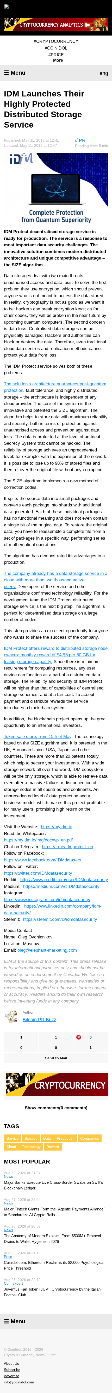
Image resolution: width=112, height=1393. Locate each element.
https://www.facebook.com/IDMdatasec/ (42, 860)
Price (8, 1257)
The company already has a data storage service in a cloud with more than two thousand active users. (55, 580)
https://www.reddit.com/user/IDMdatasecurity (64, 879)
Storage (31, 1138)
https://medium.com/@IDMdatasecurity (61, 886)
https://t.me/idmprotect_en (67, 846)
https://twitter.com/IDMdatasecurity (38, 873)
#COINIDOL (56, 48)
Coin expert (13, 1283)
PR (82, 140)
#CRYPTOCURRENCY (56, 41)
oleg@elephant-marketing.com (47, 950)
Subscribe (12, 1370)
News (8, 1176)
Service (13, 1138)
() (56, 1107)
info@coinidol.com (19, 1382)
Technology (31, 1147)
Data (47, 1138)
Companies (89, 1138)
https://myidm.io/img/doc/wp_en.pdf (38, 840)
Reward (52, 1147)
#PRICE (56, 55)
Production (65, 1138)
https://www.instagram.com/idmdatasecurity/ (47, 899)
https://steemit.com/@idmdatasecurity (59, 919)
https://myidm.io (56, 826)
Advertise (11, 1376)
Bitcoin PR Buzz (39, 1019)
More (58, 60)
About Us (11, 1363)
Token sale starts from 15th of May (37, 736)
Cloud (11, 1147)
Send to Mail (56, 1058)
